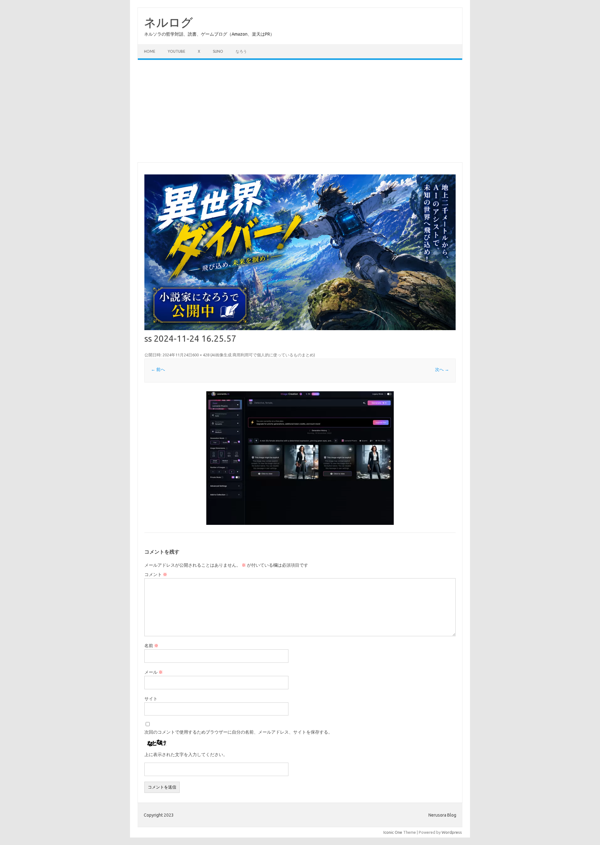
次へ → (442, 369)
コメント (155, 574)
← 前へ (158, 369)
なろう (241, 51)
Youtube (176, 51)
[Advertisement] (300, 111)
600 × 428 (200, 355)
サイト (151, 698)
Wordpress (452, 832)
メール (153, 672)
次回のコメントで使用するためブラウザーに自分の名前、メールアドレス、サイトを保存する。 (238, 732)
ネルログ (168, 22)
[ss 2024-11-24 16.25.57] (300, 458)
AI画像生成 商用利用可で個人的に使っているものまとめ (263, 355)
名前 (151, 645)
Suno (218, 51)
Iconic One (392, 832)
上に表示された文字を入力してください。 (186, 754)
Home (149, 51)
